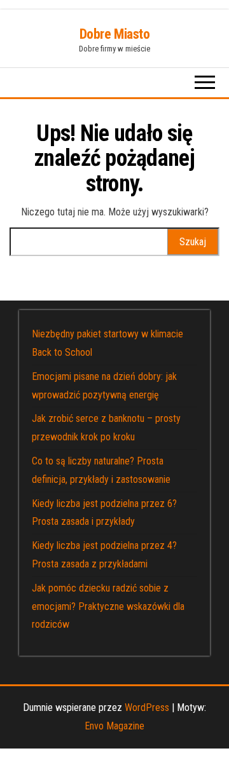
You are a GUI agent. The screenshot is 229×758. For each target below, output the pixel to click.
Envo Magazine (114, 726)
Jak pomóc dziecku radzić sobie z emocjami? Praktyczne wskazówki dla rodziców (108, 606)
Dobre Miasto (115, 34)
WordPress (147, 707)
